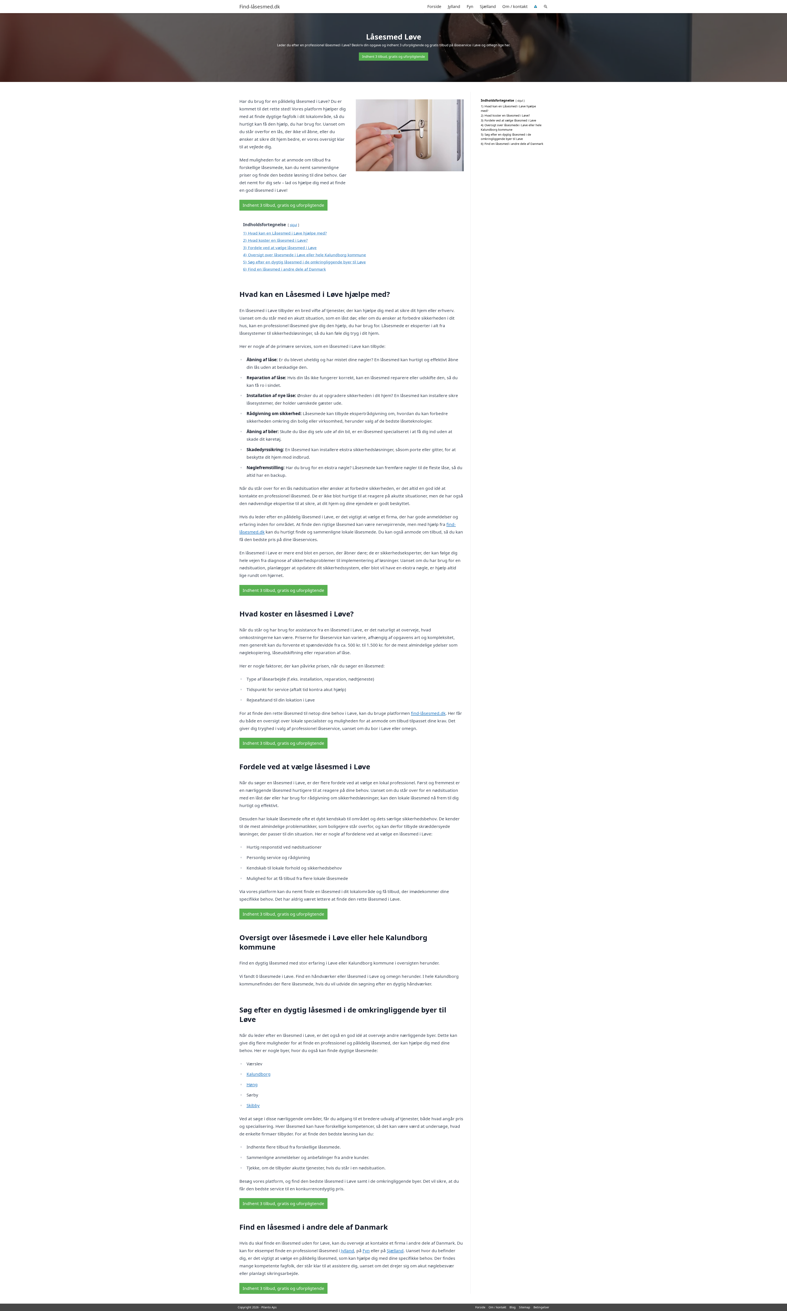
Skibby (253, 1105)
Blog (513, 1307)
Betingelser (541, 1307)
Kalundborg (259, 1074)
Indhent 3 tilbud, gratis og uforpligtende (393, 56)
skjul (293, 224)
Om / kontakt (515, 6)
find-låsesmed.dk (428, 713)
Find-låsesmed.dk (259, 6)
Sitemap (524, 1307)
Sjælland (488, 6)
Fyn (470, 6)
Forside (434, 6)
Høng (252, 1084)
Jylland (454, 6)
